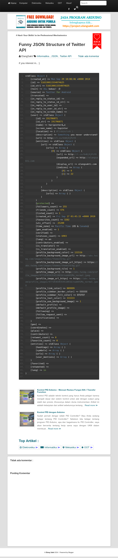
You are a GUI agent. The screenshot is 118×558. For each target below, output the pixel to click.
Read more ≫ (91, 405)
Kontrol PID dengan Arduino (51, 412)
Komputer (23, 3)
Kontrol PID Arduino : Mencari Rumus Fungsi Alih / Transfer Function (66, 391)
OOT (60, 3)
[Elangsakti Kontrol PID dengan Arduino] (27, 419)
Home (13, 3)
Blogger (71, 552)
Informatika (50, 447)
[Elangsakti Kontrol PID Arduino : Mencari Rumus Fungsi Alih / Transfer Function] (27, 397)
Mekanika (49, 3)
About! (69, 3)
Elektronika (36, 3)
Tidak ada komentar (88, 56)
